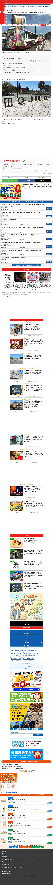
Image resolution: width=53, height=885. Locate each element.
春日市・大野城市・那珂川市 (28, 658)
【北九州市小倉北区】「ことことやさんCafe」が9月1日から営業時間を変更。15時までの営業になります (33, 540)
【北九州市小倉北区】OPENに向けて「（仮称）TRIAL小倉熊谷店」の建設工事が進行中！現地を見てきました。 (33, 357)
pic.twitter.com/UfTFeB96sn (37, 70)
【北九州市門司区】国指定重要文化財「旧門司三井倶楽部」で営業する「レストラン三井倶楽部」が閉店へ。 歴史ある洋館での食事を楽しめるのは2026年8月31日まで (33, 404)
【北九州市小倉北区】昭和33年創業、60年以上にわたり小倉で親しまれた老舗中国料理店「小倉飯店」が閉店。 (33, 372)
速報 (48, 24)
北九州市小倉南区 (14, 655)
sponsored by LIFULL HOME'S (38, 794)
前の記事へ (11, 177)
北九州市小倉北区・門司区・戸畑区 (31, 653)
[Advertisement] (26, 308)
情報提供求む (5, 856)
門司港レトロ (26, 294)
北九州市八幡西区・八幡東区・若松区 (27, 655)
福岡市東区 (13, 653)
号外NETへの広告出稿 (7, 859)
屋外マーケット (10, 294)
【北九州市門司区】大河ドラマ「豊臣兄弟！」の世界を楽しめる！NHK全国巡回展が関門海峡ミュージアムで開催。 (33, 563)
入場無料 (4, 294)
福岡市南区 (19, 653)
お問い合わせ (5, 861)
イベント (43, 24)
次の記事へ (42, 177)
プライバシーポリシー (7, 864)
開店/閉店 (17, 24)
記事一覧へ (26, 177)
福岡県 (13, 10)
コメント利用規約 (47, 173)
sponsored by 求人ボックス (38, 201)
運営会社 (5, 853)
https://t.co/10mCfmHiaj (24, 70)
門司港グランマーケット (18, 294)
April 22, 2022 (27, 72)
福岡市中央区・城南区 (32, 650)
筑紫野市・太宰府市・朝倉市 (16, 660)
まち (35, 24)
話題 (39, 24)
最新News (8, 24)
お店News (23, 24)
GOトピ (2, 24)
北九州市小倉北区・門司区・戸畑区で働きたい (21, 201)
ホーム (4, 851)
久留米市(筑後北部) (28, 660)
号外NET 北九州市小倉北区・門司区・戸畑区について (13, 867)
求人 (13, 24)
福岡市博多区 (23, 650)
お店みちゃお (29, 24)
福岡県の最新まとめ (15, 650)
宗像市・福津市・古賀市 (16, 658)
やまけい (9, 296)
